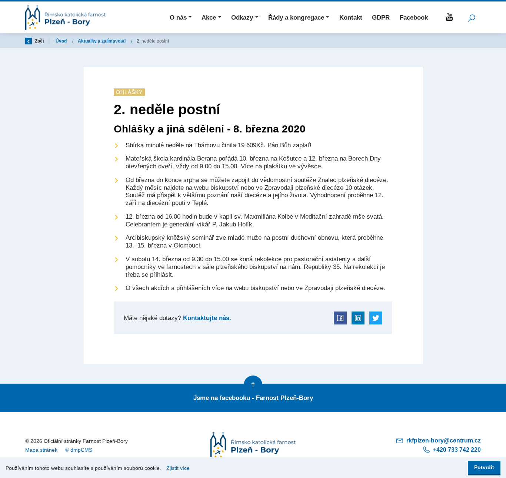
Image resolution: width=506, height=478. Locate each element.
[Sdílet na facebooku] (340, 318)
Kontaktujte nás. (206, 318)
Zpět (39, 41)
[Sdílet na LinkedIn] (358, 318)
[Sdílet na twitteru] (375, 318)
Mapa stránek (41, 450)
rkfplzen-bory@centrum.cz (443, 440)
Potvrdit (484, 467)
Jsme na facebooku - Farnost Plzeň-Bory (253, 397)
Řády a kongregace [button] (296, 17)
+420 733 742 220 (456, 450)
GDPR (381, 17)
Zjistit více (178, 468)
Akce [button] (209, 17)
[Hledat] (471, 17)
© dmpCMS (78, 450)
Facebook (414, 17)
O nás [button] (178, 17)
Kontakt (350, 17)
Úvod (62, 41)
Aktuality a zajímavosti (102, 41)
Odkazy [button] (242, 17)
